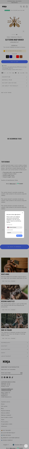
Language (10, 229)
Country (9, 224)
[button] (22, 213)
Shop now (19, 235)
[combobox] (11, 227)
